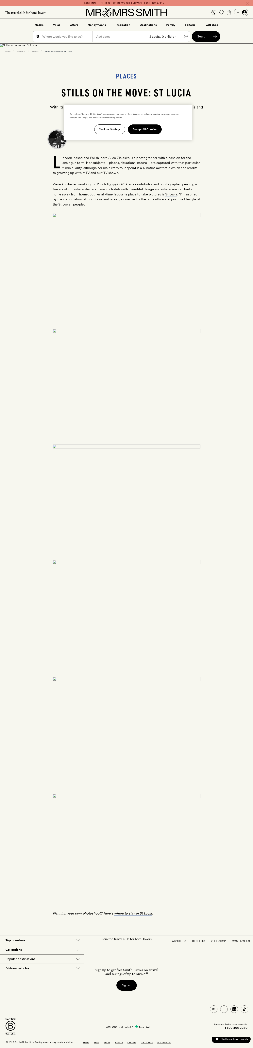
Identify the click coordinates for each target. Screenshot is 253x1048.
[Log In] (241, 12)
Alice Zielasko (119, 158)
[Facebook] (224, 1009)
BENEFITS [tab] (198, 941)
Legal (86, 1042)
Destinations (148, 25)
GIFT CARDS (147, 1042)
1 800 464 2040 (236, 1028)
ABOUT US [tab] (179, 941)
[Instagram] (213, 1009)
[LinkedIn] (234, 1009)
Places (35, 51)
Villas (56, 25)
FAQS (96, 1042)
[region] (128, 122)
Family (170, 25)
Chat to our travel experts (234, 1039)
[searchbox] (67, 36)
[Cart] (229, 12)
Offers (74, 25)
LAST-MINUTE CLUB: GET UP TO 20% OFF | (124, 3)
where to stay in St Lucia (133, 913)
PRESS (107, 1042)
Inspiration (122, 25)
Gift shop (212, 25)
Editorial (190, 25)
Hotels (39, 25)
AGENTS (119, 1042)
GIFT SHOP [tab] (218, 941)
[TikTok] (244, 1009)
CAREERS (131, 1042)
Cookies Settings (110, 129)
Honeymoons (97, 25)
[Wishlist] (221, 12)
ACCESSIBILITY (164, 1042)
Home (7, 51)
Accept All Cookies (144, 129)
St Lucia (171, 194)
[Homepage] (126, 12)
